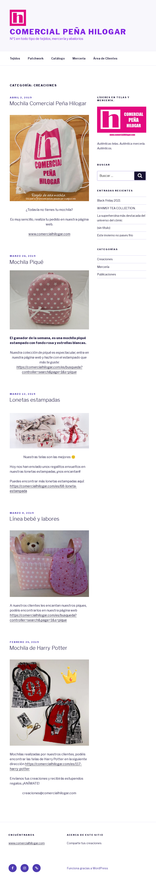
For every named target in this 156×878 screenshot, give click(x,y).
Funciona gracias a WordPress (87, 868)
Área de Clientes (105, 58)
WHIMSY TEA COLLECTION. (116, 208)
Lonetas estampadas (34, 400)
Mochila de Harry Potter (38, 648)
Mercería (79, 58)
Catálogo (58, 58)
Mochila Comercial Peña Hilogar (48, 103)
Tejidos (15, 58)
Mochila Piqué (26, 262)
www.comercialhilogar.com (49, 234)
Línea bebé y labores (34, 519)
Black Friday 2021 (108, 200)
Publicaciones (106, 274)
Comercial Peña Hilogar (68, 31)
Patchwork (35, 58)
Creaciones (105, 259)
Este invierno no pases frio (115, 235)
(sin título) (103, 227)
